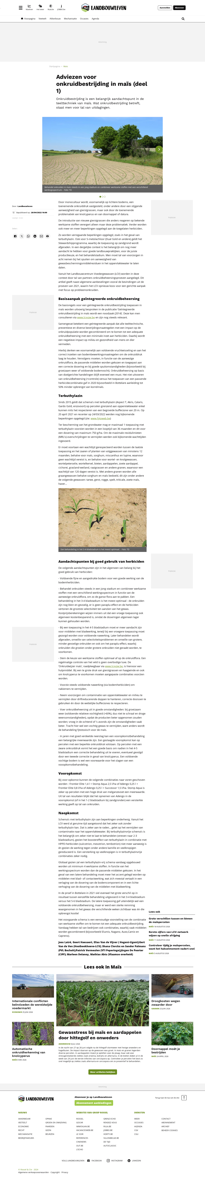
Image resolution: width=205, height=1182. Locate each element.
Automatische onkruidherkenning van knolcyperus (28, 1052)
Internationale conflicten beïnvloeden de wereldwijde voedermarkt (32, 1004)
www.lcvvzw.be (86, 317)
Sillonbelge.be (111, 1138)
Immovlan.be (83, 1126)
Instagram (117, 1160)
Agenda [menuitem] (95, 18)
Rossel (79, 1118)
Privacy (64, 1172)
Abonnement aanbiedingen (93, 1103)
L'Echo (79, 1149)
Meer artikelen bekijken (102, 1072)
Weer (137, 1118)
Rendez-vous (110, 1122)
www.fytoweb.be (100, 418)
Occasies (139, 1122)
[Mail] (41, 236)
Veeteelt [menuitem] (42, 18)
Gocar (79, 1122)
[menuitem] (29, 7)
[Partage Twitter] (22, 236)
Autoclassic (109, 1145)
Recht (21, 1130)
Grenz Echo (109, 1118)
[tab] (100, 197)
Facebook (97, 1160)
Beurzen (49, 1134)
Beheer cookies (169, 1130)
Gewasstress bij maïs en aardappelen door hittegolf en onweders (100, 1035)
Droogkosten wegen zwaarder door (165, 1002)
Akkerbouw (65, 1044)
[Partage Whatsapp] (28, 236)
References (82, 1138)
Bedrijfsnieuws (26, 1138)
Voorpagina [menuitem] (29, 18)
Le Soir (79, 1134)
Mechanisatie (25, 1134)
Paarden (49, 1126)
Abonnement (168, 1122)
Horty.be (108, 1134)
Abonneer (179, 8)
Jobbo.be (108, 1130)
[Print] (47, 236)
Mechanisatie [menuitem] (70, 18)
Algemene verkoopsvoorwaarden (33, 1172)
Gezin (48, 1130)
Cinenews (81, 1141)
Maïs (151, 926)
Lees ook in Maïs (103, 967)
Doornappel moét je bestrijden (165, 1050)
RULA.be (107, 1126)
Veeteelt (22, 1122)
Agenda (138, 1126)
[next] (159, 149)
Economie (17, 1012)
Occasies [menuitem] (84, 18)
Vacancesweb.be (84, 1130)
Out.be (79, 1145)
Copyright (55, 1172)
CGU (136, 1134)
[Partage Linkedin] (35, 236)
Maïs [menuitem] (65, 66)
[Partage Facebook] (15, 236)
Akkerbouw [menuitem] (55, 18)
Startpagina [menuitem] (54, 66)
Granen (155, 1008)
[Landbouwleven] (103, 7)
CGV (136, 1130)
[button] (20, 7)
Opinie (48, 1118)
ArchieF (165, 1126)
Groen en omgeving (56, 1122)
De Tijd (106, 1141)
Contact (166, 1118)
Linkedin (136, 1160)
